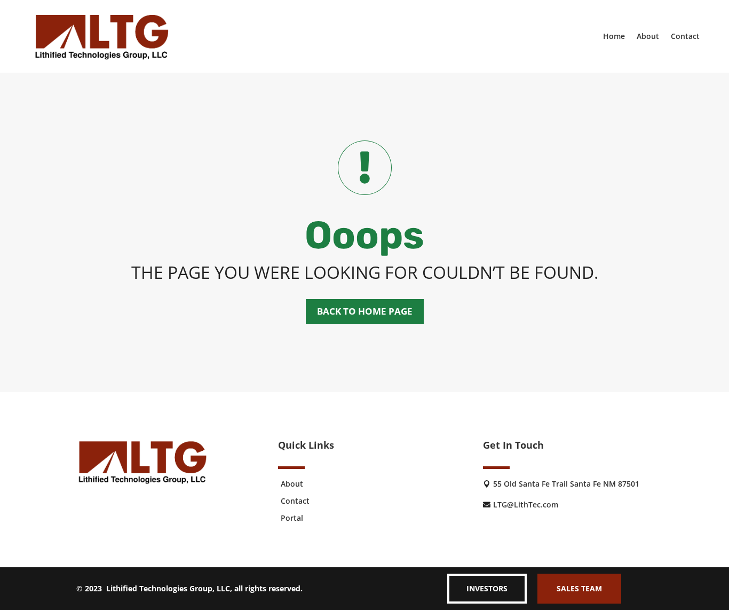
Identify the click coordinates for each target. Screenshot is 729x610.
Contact (685, 36)
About (648, 36)
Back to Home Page (365, 311)
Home (614, 36)
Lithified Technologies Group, (160, 588)
